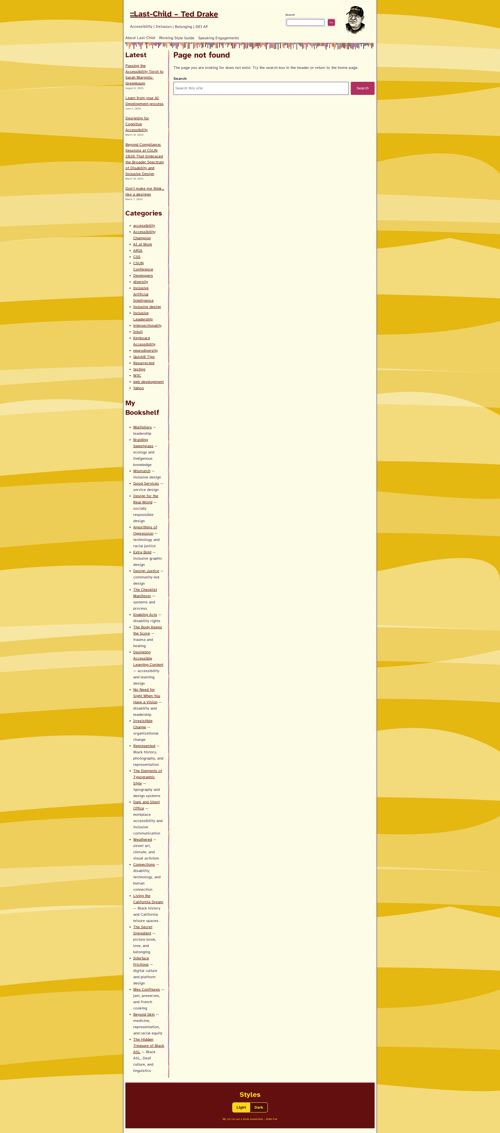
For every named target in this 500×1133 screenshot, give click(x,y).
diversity (140, 281)
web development (148, 381)
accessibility (144, 225)
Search (290, 14)
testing (139, 369)
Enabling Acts (145, 614)
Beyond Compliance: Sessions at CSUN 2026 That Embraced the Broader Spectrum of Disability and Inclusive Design (144, 159)
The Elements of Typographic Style (147, 777)
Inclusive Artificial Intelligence (143, 294)
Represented (144, 745)
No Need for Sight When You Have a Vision (146, 696)
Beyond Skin (144, 1014)
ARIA (137, 250)
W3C (137, 375)
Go (331, 22)
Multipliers (142, 427)
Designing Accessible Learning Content (148, 658)
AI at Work (142, 244)
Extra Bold (142, 552)
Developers (143, 275)
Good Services (146, 483)
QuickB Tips (144, 356)
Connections (144, 864)
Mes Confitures (146, 989)
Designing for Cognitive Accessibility (137, 124)
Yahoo (138, 388)
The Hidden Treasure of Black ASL (148, 1045)
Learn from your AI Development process (144, 100)
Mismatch (141, 471)
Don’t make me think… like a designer (144, 191)
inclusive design (147, 306)
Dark (258, 1107)
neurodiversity (145, 350)
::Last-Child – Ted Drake (174, 14)
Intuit (138, 331)
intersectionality (147, 325)
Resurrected (143, 363)
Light (241, 1107)
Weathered (142, 839)
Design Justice (146, 570)
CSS (136, 256)
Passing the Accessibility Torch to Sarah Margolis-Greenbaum (144, 74)
